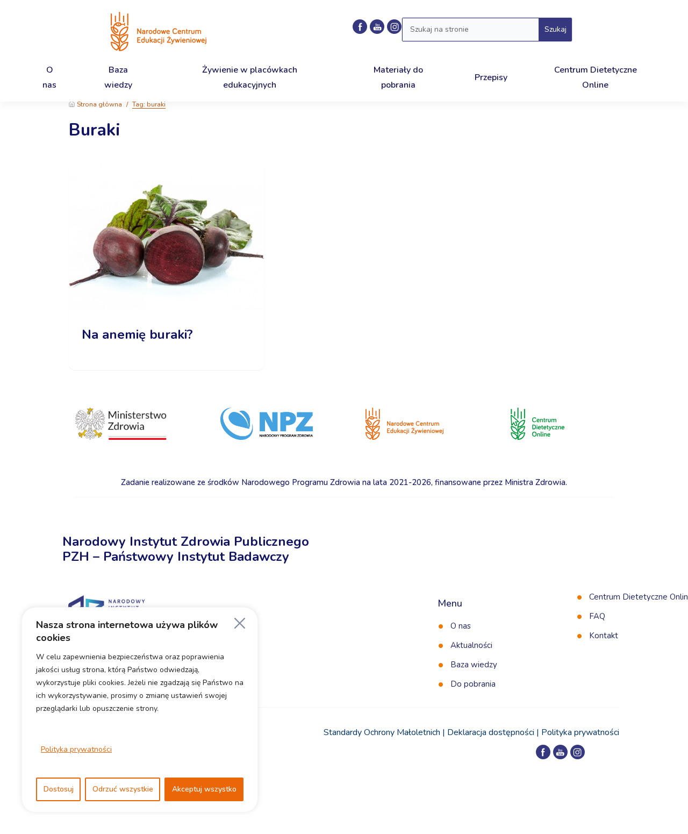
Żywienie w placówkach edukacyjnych (249, 77)
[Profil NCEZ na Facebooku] (360, 26)
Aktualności (471, 645)
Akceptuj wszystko (204, 789)
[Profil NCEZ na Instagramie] (577, 752)
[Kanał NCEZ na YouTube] (377, 26)
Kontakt (603, 635)
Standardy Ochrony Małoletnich (382, 732)
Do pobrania (473, 684)
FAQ (597, 616)
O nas (460, 626)
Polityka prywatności (76, 749)
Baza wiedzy (473, 664)
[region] (140, 709)
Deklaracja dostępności (490, 732)
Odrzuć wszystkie (122, 789)
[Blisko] (239, 623)
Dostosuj (59, 789)
